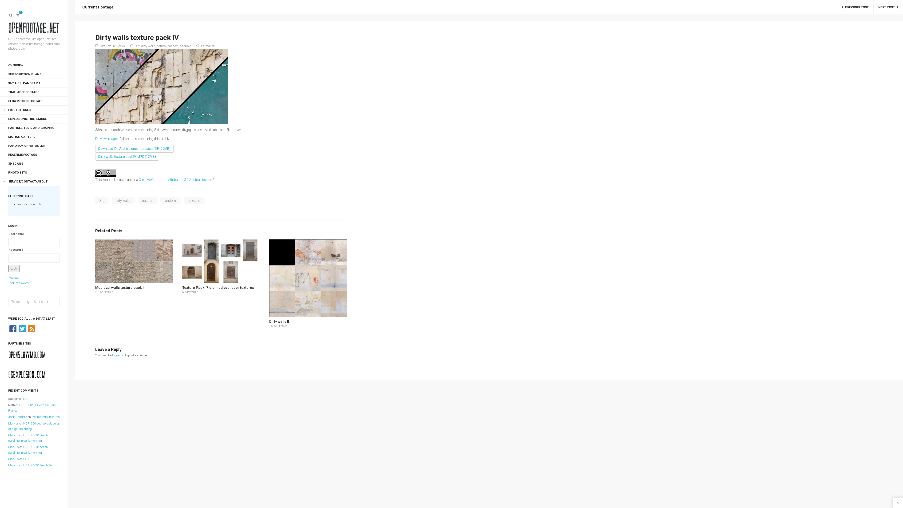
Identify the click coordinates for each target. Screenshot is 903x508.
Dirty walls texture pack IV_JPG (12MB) (127, 157)
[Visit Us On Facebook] (13, 328)
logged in (118, 355)
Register (14, 277)
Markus (13, 423)
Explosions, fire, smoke (27, 119)
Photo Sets (17, 172)
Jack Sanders (17, 417)
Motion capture (21, 137)
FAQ (25, 399)
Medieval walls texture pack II (120, 288)
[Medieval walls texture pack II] (134, 261)
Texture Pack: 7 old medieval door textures (218, 288)
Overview (15, 65)
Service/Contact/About (28, 181)
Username (16, 234)
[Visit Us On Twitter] (22, 328)
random (173, 46)
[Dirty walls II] (308, 278)
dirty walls (148, 46)
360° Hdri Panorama (24, 83)
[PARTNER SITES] (27, 354)
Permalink (208, 46)
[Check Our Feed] (31, 328)
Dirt (102, 46)
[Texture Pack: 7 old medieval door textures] (221, 261)
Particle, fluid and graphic (31, 128)
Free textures (19, 110)
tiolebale (185, 46)
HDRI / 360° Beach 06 (37, 465)
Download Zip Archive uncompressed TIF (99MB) (134, 149)
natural (161, 46)
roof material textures (46, 417)
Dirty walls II (279, 321)
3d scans (15, 163)
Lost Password (18, 283)
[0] (17, 15)
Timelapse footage (23, 92)
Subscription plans (24, 74)
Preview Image (106, 139)
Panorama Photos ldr (26, 145)
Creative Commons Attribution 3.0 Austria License (175, 180)
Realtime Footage (22, 154)
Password (15, 249)
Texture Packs (115, 46)
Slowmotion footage (25, 101)
